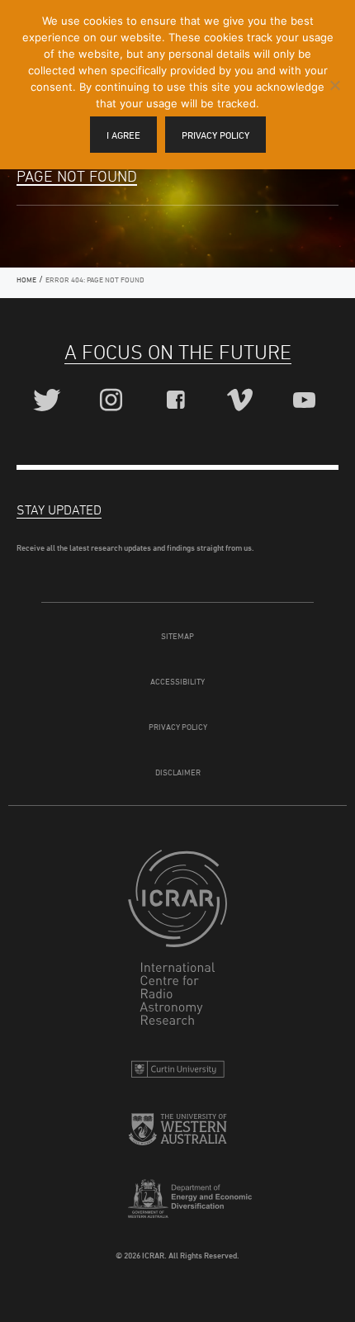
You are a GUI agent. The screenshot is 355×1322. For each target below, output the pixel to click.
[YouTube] (306, 401)
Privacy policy (215, 135)
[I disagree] (334, 85)
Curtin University (177, 1073)
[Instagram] (113, 401)
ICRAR (177, 941)
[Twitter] (49, 401)
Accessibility (177, 681)
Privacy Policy (178, 727)
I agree (123, 135)
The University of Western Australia (177, 1136)
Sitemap (177, 636)
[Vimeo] (242, 401)
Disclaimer (178, 772)
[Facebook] (178, 401)
